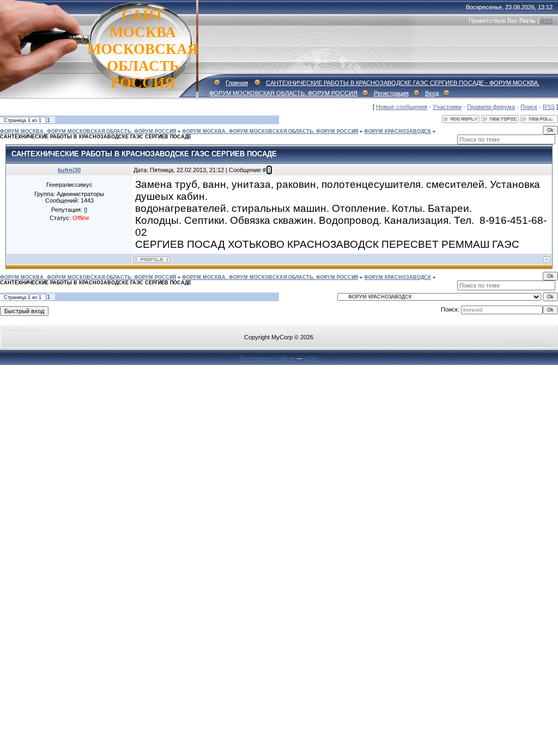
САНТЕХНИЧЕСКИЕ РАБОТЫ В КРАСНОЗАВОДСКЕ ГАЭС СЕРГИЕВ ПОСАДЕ (95, 136)
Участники (447, 106)
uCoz (311, 358)
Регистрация (391, 93)
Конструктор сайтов (267, 358)
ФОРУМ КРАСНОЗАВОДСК (397, 131)
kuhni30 (69, 170)
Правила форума (491, 106)
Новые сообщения (401, 106)
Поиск (528, 106)
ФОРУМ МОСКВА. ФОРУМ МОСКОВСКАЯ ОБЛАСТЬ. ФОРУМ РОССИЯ (88, 131)
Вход (432, 93)
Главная (237, 83)
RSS (547, 20)
